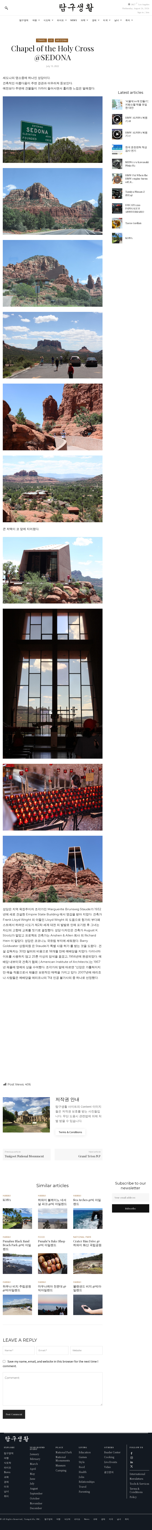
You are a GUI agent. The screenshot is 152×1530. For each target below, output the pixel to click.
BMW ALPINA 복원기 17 (136, 134)
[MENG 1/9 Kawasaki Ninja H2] (117, 164)
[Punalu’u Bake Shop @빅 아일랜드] (52, 1263)
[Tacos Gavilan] (117, 223)
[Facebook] (132, 1453)
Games (83, 1457)
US (50, 40)
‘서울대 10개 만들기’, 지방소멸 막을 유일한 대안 (136, 104)
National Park (82, 1237)
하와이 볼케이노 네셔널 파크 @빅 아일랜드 (52, 1202)
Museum (61, 1465)
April (33, 1468)
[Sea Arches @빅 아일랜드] (88, 1218)
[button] (6, 8)
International (137, 1474)
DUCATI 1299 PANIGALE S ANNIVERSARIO (134, 208)
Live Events (110, 1462)
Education (85, 1452)
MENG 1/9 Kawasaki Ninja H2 (137, 163)
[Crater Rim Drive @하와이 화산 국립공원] (88, 1263)
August (34, 1488)
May (32, 1473)
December (36, 1508)
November (36, 1503)
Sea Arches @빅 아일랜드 (87, 1202)
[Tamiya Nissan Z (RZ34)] (117, 193)
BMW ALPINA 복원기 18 (136, 119)
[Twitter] (132, 1466)
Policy (133, 1497)
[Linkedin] (132, 1462)
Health (82, 1472)
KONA (128, 238)
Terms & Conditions (136, 1490)
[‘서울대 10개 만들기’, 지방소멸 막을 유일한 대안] (117, 104)
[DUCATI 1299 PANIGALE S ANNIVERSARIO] (117, 208)
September (36, 1493)
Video (107, 1467)
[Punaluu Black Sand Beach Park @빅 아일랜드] (17, 1263)
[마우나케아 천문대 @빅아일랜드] (52, 1305)
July (32, 1483)
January (34, 1454)
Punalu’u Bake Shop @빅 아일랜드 (51, 1243)
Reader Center (112, 1452)
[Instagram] (132, 1457)
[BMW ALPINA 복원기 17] (117, 134)
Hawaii (7, 1196)
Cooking (109, 1457)
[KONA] (117, 238)
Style (82, 1462)
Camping (61, 1470)
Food (41, 1237)
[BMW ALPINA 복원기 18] (117, 119)
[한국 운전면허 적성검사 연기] (117, 149)
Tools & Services (139, 1483)
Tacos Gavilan (133, 223)
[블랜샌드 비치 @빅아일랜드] (88, 1305)
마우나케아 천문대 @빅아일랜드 (52, 1288)
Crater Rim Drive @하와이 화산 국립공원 (87, 1243)
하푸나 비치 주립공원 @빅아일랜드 (17, 1288)
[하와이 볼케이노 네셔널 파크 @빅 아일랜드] (52, 1218)
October (35, 1498)
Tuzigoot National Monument (24, 1156)
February (35, 1458)
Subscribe (130, 1208)
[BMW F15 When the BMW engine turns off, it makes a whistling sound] (117, 178)
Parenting (84, 1491)
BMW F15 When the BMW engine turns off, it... (136, 178)
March (34, 1463)
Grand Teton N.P (89, 1156)
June (32, 1478)
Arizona (61, 40)
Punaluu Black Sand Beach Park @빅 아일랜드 (17, 1245)
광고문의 (109, 1472)
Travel (41, 40)
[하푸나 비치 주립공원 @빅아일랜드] (17, 1305)
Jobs (81, 1477)
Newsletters (136, 1478)
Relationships (86, 1481)
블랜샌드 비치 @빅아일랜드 (87, 1288)
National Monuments (63, 1458)
